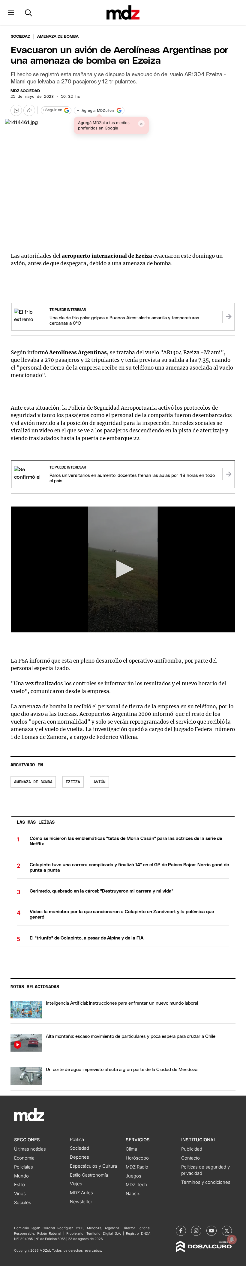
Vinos (20, 1193)
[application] (123, 569)
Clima (131, 1149)
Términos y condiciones (205, 1182)
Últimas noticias (30, 1149)
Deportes (79, 1157)
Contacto (190, 1158)
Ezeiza (73, 782)
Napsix (133, 1193)
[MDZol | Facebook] (181, 1231)
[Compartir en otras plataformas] (29, 110)
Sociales (22, 1202)
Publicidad (191, 1149)
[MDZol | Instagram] (196, 1231)
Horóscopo (137, 1158)
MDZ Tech (136, 1184)
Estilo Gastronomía (89, 1175)
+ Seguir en (52, 110)
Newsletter (81, 1201)
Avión (100, 782)
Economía (24, 1158)
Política (77, 1139)
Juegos (133, 1176)
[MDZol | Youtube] (211, 1231)
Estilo (19, 1184)
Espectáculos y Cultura (93, 1166)
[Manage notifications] (232, 1239)
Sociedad (20, 37)
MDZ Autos (81, 1192)
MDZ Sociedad (25, 91)
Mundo (21, 1176)
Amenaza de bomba (33, 782)
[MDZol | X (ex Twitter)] (227, 1231)
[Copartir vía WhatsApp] (16, 110)
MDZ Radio (137, 1167)
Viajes (76, 1183)
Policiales (23, 1167)
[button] (11, 12)
